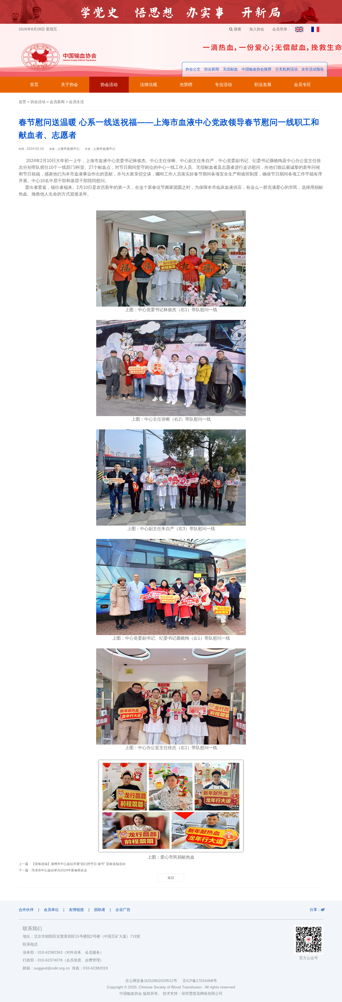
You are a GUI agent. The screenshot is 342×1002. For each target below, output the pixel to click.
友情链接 (76, 909)
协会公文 (192, 69)
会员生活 (76, 102)
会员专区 (302, 84)
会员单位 (51, 909)
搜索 (237, 29)
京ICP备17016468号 (199, 980)
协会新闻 (211, 69)
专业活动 (223, 84)
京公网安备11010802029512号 (153, 980)
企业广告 (122, 909)
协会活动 (109, 84)
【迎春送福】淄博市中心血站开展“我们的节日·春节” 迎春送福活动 (78, 864)
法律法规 (148, 84)
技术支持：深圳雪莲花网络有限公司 (193, 993)
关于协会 (69, 84)
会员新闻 (57, 102)
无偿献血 (230, 69)
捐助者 (99, 909)
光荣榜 (186, 84)
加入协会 (256, 29)
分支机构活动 (286, 69)
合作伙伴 (26, 909)
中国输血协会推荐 (256, 69)
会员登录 (279, 29)
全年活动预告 (312, 69)
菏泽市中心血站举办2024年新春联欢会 (59, 870)
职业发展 (262, 84)
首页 (34, 84)
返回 (171, 878)
